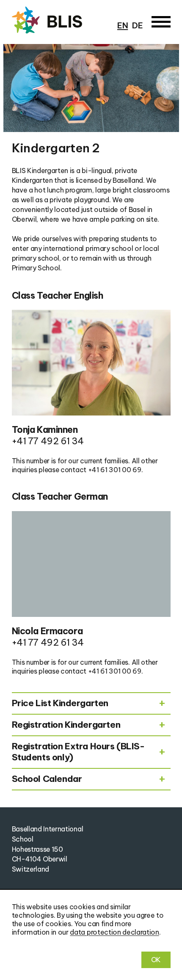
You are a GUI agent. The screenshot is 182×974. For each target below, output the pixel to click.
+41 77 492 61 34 (48, 441)
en (122, 25)
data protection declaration (114, 932)
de (137, 25)
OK (156, 959)
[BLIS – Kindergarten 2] (59, 20)
